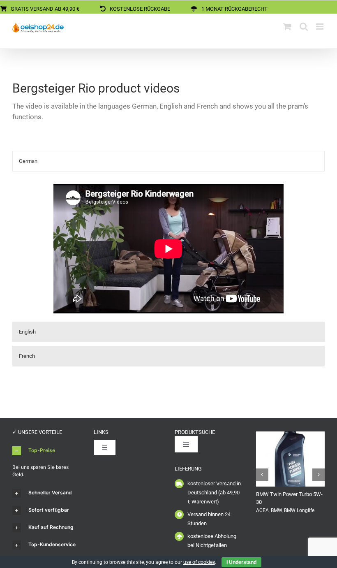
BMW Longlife (299, 510)
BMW (276, 510)
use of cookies (199, 562)
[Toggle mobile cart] (287, 26)
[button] (46, 450)
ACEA (262, 510)
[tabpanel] (168, 248)
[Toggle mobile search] (304, 26)
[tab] (168, 161)
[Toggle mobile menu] (320, 26)
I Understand (241, 562)
